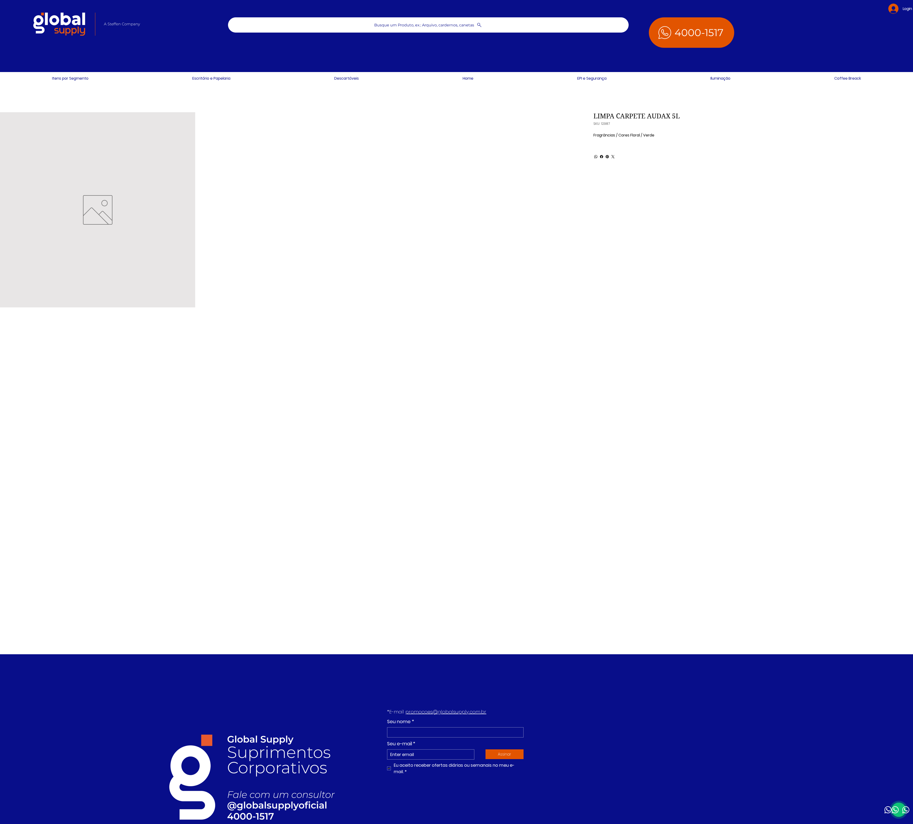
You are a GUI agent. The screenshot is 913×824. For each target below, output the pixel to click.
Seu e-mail (401, 743)
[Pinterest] (607, 156)
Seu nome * (400, 721)
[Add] (181, 762)
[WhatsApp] (595, 156)
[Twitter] (613, 156)
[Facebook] (601, 156)
